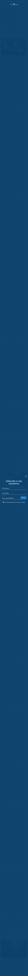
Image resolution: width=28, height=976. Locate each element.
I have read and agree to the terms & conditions (14, 502)
